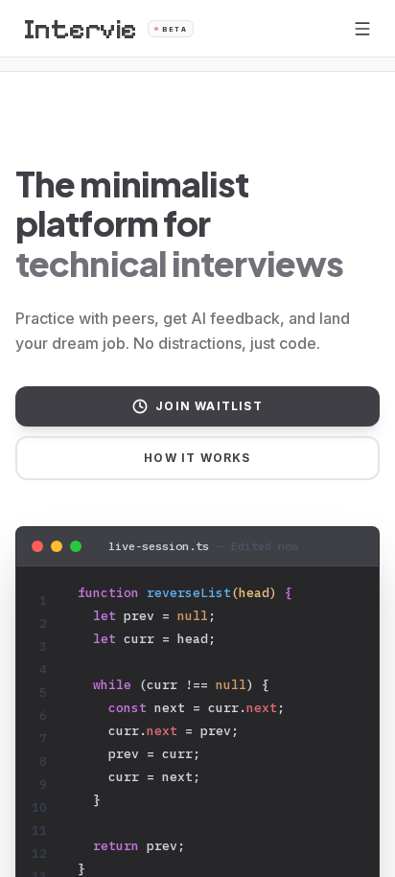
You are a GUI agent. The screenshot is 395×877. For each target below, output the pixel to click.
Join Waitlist (209, 406)
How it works (197, 457)
